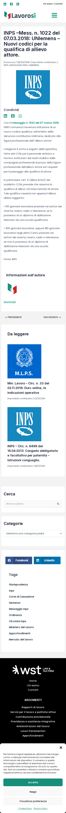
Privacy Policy (41, 808)
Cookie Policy (25, 808)
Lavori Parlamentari (33, 731)
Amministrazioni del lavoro (33, 726)
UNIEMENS (34, 65)
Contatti (58, 4)
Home (33, 681)
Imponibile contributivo (44, 62)
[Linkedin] (4, 4)
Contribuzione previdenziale (33, 716)
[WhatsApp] (20, 116)
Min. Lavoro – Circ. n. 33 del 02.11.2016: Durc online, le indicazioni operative (28, 387)
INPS (6, 65)
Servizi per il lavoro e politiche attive (33, 712)
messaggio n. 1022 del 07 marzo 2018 (35, 122)
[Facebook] (11, 4)
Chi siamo (48, 4)
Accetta (33, 782)
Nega (33, 791)
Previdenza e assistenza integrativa (33, 721)
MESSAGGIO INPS (18, 65)
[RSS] (17, 4)
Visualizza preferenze (33, 801)
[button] (61, 747)
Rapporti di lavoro (33, 707)
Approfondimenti (33, 735)
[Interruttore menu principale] (55, 15)
